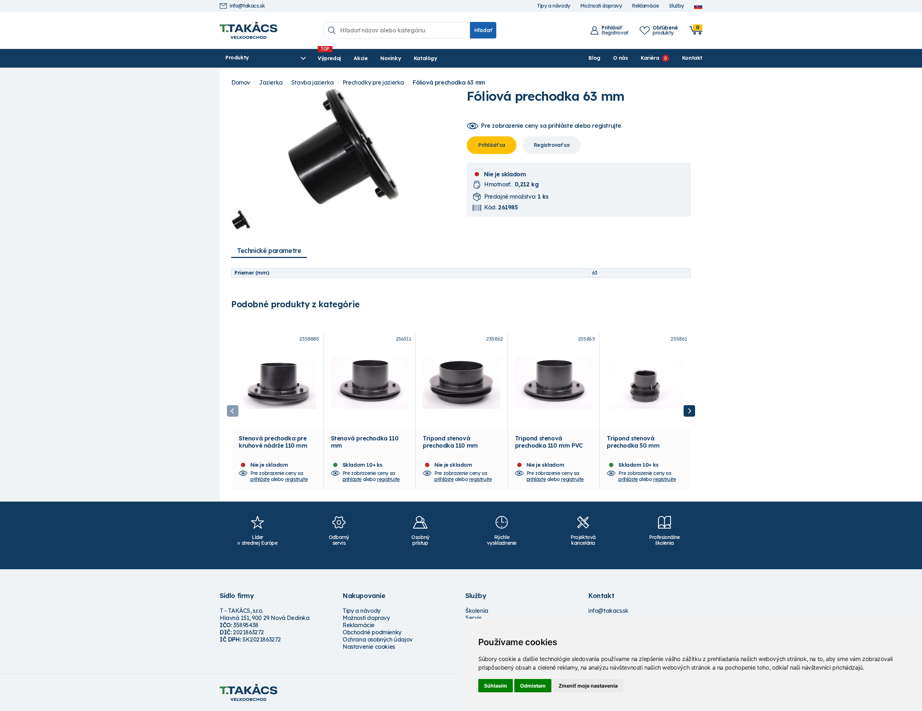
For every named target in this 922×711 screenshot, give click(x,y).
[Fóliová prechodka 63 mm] (343, 146)
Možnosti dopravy (601, 6)
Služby (676, 6)
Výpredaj (329, 58)
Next (689, 411)
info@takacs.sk (247, 6)
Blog (594, 58)
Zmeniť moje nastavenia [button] (588, 686)
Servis (473, 617)
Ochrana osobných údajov (378, 639)
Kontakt (692, 58)
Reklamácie (645, 6)
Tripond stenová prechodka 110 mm (450, 442)
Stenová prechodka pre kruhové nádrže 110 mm (273, 442)
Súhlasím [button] (495, 686)
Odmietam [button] (533, 686)
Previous (232, 411)
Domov (240, 82)
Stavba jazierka (312, 82)
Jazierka (271, 82)
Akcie (360, 58)
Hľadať (483, 30)
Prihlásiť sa (491, 145)
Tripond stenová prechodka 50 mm (633, 442)
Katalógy (425, 58)
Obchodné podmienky (372, 632)
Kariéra (650, 58)
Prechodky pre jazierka (373, 82)
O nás (620, 58)
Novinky (390, 58)
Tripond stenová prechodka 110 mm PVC (549, 442)
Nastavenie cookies (369, 646)
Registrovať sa (551, 145)
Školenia (476, 610)
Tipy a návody (553, 6)
